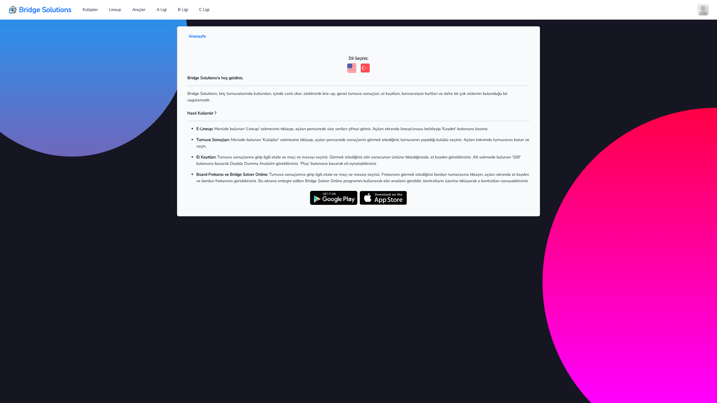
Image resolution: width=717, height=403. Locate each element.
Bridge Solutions (45, 10)
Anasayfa (197, 36)
